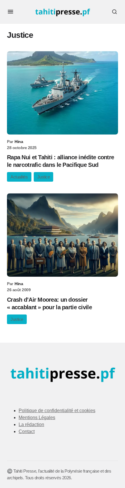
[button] (10, 11)
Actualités (19, 176)
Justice (43, 176)
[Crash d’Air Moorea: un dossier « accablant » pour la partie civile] (62, 235)
